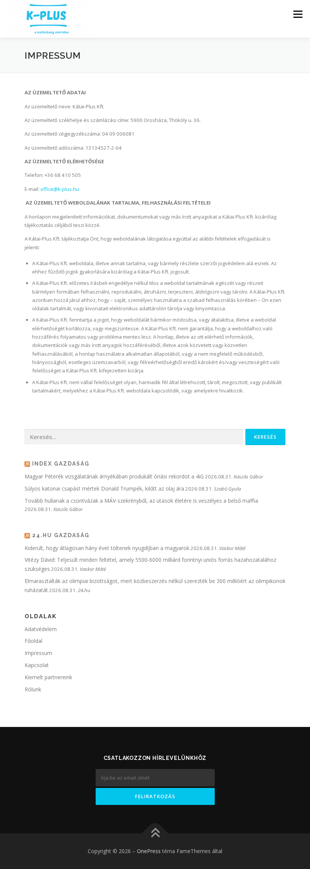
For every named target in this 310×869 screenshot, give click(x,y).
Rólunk (33, 689)
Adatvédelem (41, 629)
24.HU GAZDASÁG (61, 535)
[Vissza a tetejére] (155, 833)
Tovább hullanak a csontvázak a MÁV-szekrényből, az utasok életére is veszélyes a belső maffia (141, 500)
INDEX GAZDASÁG (61, 464)
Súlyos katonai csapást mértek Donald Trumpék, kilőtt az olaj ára (104, 488)
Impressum (38, 652)
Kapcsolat (37, 665)
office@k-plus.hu (59, 189)
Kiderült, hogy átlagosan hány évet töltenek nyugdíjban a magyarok (107, 548)
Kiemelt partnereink (48, 677)
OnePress (149, 851)
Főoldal (33, 640)
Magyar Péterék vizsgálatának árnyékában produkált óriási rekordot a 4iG (114, 476)
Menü (297, 14)
